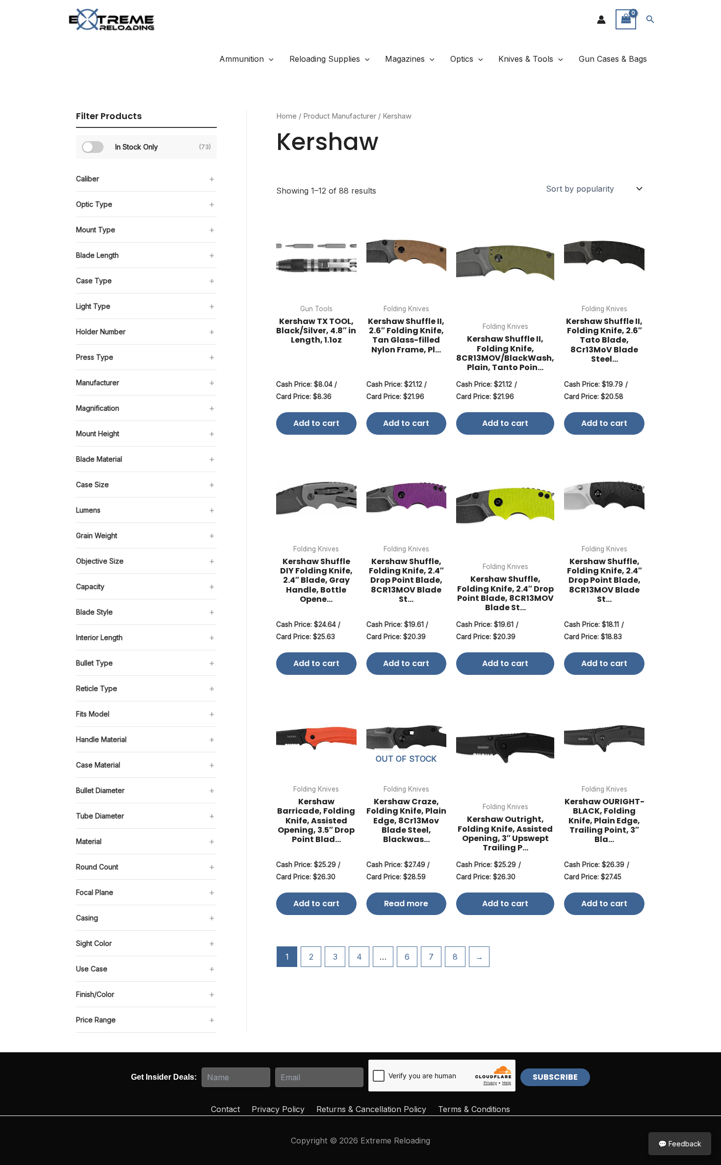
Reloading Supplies (324, 59)
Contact (225, 1109)
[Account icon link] (601, 19)
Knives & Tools (525, 59)
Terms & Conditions (474, 1109)
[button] (650, 19)
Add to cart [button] (316, 423)
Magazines (405, 59)
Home (286, 116)
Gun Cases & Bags (613, 59)
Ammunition (241, 59)
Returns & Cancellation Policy (371, 1109)
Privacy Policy (278, 1109)
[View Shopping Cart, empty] (626, 19)
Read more (406, 903)
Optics (461, 59)
